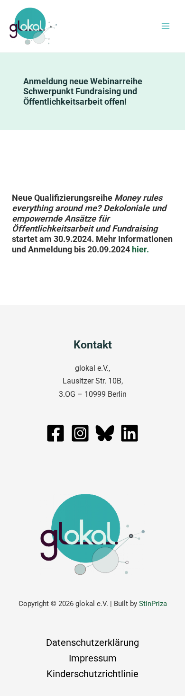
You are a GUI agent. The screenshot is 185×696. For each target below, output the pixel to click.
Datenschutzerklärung (92, 642)
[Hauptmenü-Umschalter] (165, 26)
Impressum (93, 658)
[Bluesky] (104, 433)
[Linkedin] (129, 433)
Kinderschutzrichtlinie (92, 673)
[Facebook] (55, 433)
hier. (140, 249)
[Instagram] (80, 433)
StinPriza (153, 603)
